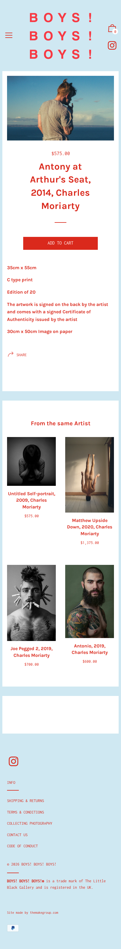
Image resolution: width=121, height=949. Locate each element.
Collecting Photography (29, 823)
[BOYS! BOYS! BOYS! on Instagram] (112, 45)
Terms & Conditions (25, 812)
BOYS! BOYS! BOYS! (38, 864)
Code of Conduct (22, 846)
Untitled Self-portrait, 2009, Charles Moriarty (31, 500)
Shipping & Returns (25, 801)
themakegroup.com (44, 912)
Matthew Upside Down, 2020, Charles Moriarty (89, 527)
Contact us (17, 835)
